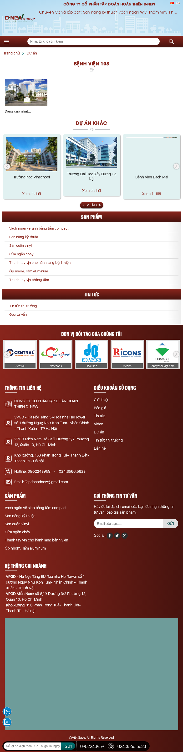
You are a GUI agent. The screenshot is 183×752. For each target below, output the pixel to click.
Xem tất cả (91, 205)
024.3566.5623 (72, 471)
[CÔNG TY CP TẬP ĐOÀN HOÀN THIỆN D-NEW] (20, 18)
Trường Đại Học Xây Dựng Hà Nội (91, 176)
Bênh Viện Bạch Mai (151, 177)
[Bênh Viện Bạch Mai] (151, 154)
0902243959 (39, 471)
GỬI (170, 523)
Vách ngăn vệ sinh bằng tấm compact (39, 228)
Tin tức (99, 416)
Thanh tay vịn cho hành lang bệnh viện (40, 262)
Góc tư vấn (18, 314)
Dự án (99, 432)
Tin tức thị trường (23, 306)
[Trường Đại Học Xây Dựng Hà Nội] (91, 152)
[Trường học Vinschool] (31, 154)
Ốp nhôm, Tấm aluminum (28, 271)
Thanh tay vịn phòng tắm (29, 280)
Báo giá (100, 408)
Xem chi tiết (31, 194)
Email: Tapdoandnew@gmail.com (41, 482)
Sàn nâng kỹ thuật (23, 237)
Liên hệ (100, 448)
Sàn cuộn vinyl (20, 245)
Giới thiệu (101, 400)
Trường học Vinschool (31, 177)
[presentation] (7, 166)
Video (98, 424)
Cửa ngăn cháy (21, 254)
